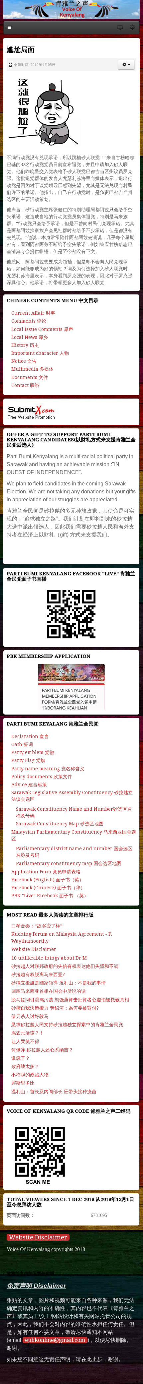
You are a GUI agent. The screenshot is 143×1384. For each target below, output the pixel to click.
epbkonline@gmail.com (55, 1340)
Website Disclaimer (38, 1237)
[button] (126, 65)
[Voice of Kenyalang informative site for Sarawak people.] (71, 9)
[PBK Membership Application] (71, 687)
